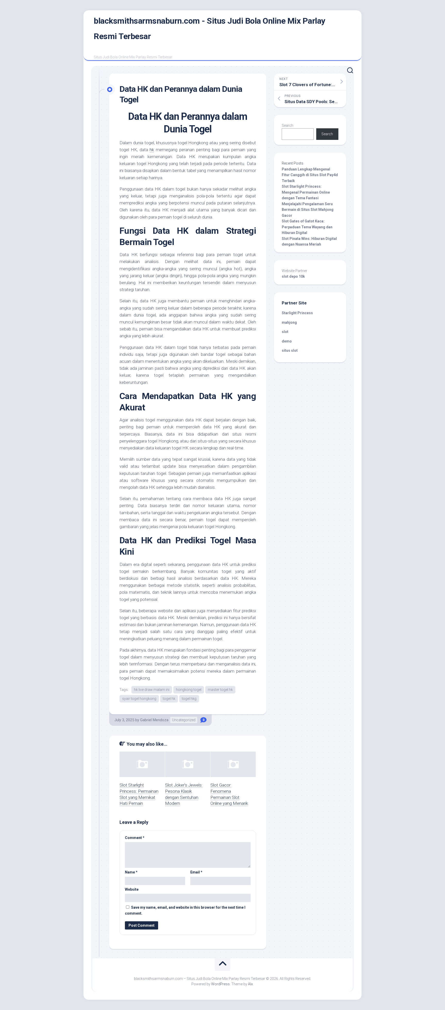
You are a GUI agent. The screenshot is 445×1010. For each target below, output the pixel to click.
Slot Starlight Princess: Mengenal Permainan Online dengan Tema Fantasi (306, 192)
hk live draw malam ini (151, 690)
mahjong (289, 322)
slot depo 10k (293, 276)
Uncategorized (183, 720)
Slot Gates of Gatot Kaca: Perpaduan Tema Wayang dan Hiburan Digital (307, 227)
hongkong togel (188, 690)
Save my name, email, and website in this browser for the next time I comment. (185, 910)
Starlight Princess (297, 313)
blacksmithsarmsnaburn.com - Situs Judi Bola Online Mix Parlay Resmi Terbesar (209, 28)
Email (196, 872)
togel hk (169, 699)
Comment (134, 838)
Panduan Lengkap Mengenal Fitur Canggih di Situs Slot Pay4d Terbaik (310, 175)
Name (131, 872)
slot (285, 332)
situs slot (290, 350)
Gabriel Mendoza (154, 720)
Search (287, 125)
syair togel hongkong (139, 699)
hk (152, 149)
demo (287, 341)
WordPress (220, 984)
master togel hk (220, 690)
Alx (250, 984)
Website (132, 889)
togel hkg (189, 699)
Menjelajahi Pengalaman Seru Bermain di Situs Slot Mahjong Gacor (307, 210)
